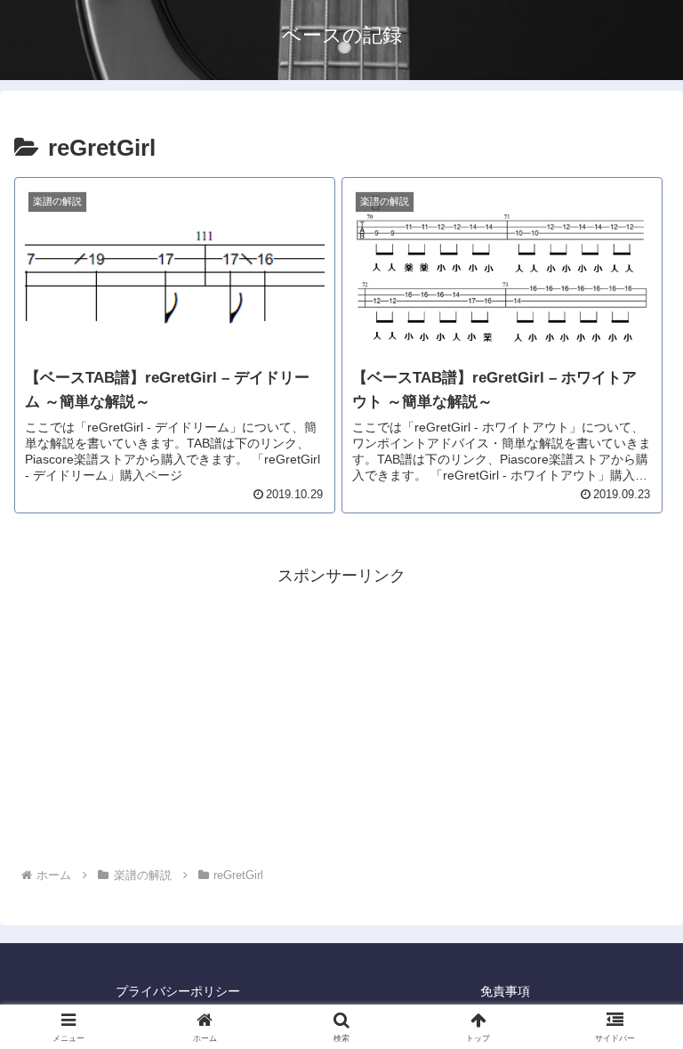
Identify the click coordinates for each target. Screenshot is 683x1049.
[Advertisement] (341, 714)
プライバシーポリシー (178, 991)
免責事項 (505, 991)
